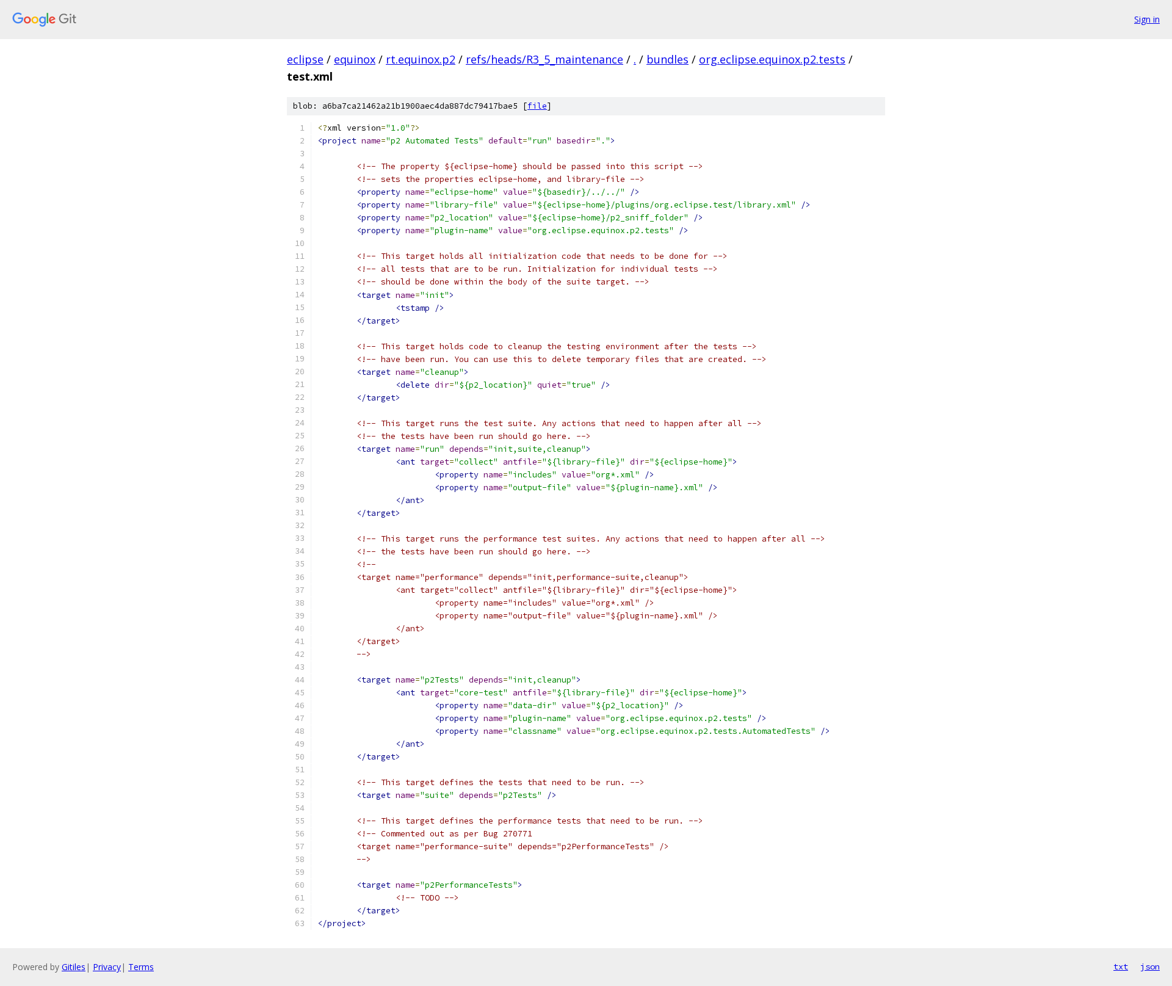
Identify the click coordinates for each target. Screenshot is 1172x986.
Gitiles (73, 967)
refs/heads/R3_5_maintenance (544, 59)
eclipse (305, 59)
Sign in (1147, 19)
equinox (354, 59)
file (537, 106)
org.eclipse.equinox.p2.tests (772, 59)
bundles (667, 59)
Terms (141, 967)
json (1150, 966)
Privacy (107, 967)
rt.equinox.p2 (420, 59)
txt (1120, 966)
